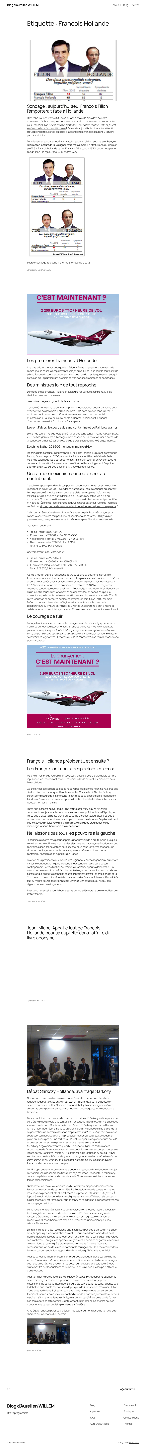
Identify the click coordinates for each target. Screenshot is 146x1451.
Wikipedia (103, 516)
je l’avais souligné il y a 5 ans (98, 1105)
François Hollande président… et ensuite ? (68, 760)
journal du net (34, 519)
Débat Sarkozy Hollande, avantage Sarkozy (69, 1091)
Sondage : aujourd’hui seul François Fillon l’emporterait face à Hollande (67, 108)
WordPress (134, 1442)
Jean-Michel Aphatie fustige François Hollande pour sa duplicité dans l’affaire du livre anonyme (68, 932)
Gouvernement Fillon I (39, 525)
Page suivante (129, 1389)
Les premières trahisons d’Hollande (62, 360)
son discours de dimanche (49, 795)
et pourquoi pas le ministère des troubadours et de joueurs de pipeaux (78, 506)
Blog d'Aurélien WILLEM (22, 5)
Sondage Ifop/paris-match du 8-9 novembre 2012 (63, 262)
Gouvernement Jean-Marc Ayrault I (46, 551)
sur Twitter (49, 1105)
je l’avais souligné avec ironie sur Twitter (77, 1196)
